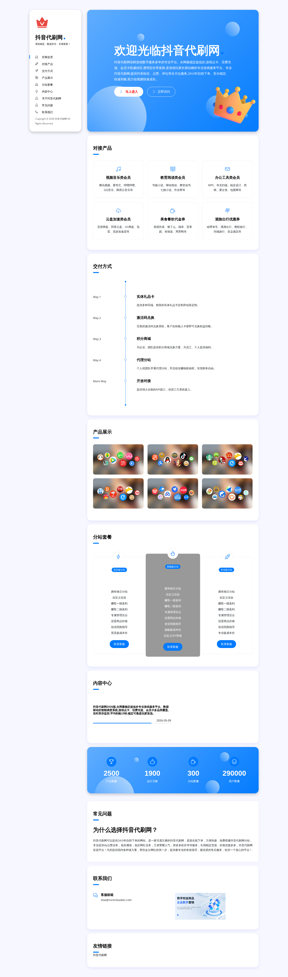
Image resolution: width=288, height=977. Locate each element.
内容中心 (47, 91)
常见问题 (47, 105)
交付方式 (47, 70)
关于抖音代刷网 (51, 98)
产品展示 (47, 77)
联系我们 (47, 112)
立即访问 (164, 91)
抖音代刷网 (49, 37)
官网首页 (47, 57)
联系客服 (119, 644)
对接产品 (47, 64)
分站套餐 (47, 84)
